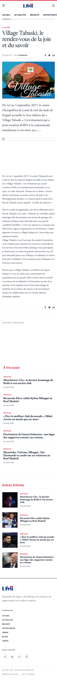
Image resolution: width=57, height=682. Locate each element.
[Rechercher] (52, 6)
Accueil (6, 15)
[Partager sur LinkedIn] (53, 55)
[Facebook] (5, 656)
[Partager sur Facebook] (45, 55)
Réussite (34, 15)
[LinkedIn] (12, 656)
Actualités (20, 15)
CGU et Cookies (28, 674)
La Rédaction (22, 55)
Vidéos (5, 641)
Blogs (5, 637)
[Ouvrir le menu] (5, 6)
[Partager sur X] (49, 55)
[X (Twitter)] (19, 656)
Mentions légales (10, 674)
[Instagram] (26, 656)
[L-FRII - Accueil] (28, 6)
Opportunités (8, 628)
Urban (5, 632)
